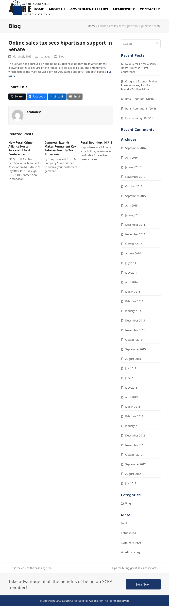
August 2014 (133, 253)
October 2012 (133, 454)
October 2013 (133, 339)
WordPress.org (130, 552)
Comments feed (131, 542)
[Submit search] (157, 43)
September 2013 (135, 349)
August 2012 (133, 474)
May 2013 (131, 387)
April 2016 (131, 157)
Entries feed (128, 533)
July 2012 (130, 483)
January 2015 (133, 215)
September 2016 (135, 148)
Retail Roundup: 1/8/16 (96, 142)
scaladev (44, 56)
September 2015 (135, 196)
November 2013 (135, 330)
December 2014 (135, 225)
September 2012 (135, 464)
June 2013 (131, 378)
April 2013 (131, 397)
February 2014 (134, 301)
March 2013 (132, 407)
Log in (125, 523)
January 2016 (133, 167)
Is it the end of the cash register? (30, 568)
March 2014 (132, 292)
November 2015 (135, 177)
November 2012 (135, 445)
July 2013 (130, 368)
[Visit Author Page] (17, 115)
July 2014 (130, 263)
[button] (17, 96)
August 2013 (133, 359)
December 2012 (135, 435)
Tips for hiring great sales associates (135, 568)
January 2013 (133, 426)
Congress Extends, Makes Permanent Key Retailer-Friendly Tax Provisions (60, 148)
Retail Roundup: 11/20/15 (141, 108)
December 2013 (135, 320)
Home (92, 26)
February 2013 (134, 416)
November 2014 (135, 234)
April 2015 (131, 205)
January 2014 (133, 311)
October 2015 (133, 186)
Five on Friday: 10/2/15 (139, 118)
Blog (61, 56)
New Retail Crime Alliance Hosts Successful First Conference (20, 148)
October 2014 (133, 244)
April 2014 (131, 282)
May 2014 (131, 272)
